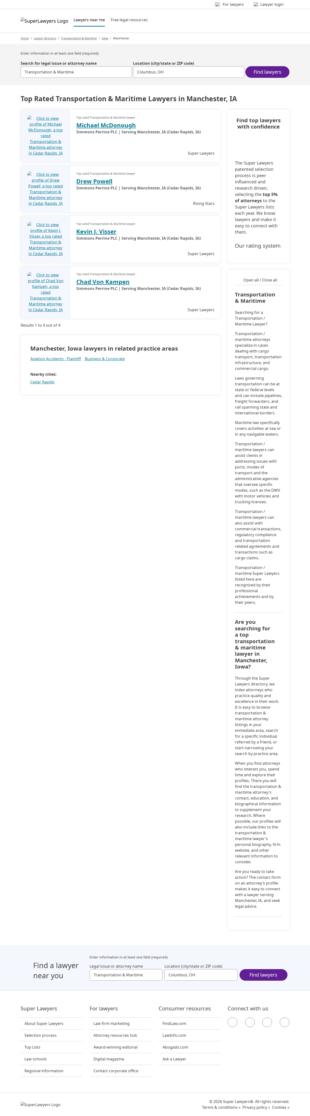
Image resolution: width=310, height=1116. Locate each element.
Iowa (105, 38)
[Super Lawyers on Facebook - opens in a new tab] (232, 1022)
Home (25, 38)
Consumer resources (185, 1008)
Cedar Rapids (42, 382)
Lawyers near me (89, 19)
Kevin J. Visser (96, 231)
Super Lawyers (39, 1008)
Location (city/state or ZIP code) (163, 63)
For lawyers (104, 1008)
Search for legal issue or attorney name (59, 63)
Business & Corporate (105, 358)
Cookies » (280, 1107)
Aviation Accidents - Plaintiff (55, 358)
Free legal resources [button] (129, 19)
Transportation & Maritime (79, 38)
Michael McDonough (106, 125)
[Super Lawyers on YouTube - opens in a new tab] (267, 1022)
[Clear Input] (126, 72)
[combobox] (76, 72)
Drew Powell (94, 181)
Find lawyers (267, 72)
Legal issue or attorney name (116, 966)
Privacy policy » (256, 1107)
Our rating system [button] (258, 245)
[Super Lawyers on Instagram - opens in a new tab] (250, 1022)
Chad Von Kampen (103, 282)
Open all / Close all (260, 280)
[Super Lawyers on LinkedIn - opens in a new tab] (284, 1022)
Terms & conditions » (221, 1107)
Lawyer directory (45, 38)
